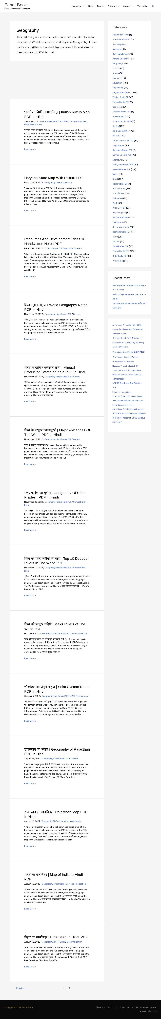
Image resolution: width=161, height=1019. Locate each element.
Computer (137, 338)
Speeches (129, 405)
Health (115, 126)
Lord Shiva (136, 370)
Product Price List (121, 396)
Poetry (115, 203)
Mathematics (118, 379)
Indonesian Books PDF (123, 140)
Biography (117, 63)
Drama (115, 73)
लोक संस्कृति (117, 422)
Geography (46, 121)
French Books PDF (121, 102)
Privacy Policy (126, 1007)
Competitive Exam (78, 121)
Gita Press (117, 357)
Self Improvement (121, 227)
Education (117, 83)
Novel (115, 179)
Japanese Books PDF (122, 150)
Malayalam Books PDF (122, 164)
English (134, 342)
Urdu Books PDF (120, 256)
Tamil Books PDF (120, 246)
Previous (19, 988)
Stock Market (137, 409)
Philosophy (117, 198)
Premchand (126, 392)
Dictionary (116, 343)
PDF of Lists (59, 821)
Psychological (119, 212)
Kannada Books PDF (121, 155)
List (129, 370)
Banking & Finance (121, 54)
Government (118, 116)
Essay (141, 343)
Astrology (117, 44)
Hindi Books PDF (60, 121)
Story (115, 236)
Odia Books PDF (120, 184)
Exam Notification (120, 347)
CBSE (123, 333)
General (78, 248)
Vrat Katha (142, 6)
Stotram (116, 413)
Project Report (136, 396)
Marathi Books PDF (121, 169)
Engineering (118, 87)
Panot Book (15, 4)
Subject (126, 6)
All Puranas (117, 325)
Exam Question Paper (122, 352)
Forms (100, 6)
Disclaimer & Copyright (146, 1007)
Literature (117, 160)
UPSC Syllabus (138, 418)
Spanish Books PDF (121, 232)
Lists (90, 6)
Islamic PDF (133, 366)
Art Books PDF (129, 325)
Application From (120, 34)
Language (76, 6)
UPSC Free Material (33, 124)
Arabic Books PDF (120, 39)
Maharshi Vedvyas (119, 375)
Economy (116, 78)
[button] (153, 6)
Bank (139, 325)
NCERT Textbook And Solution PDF (127, 385)
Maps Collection (64, 182)
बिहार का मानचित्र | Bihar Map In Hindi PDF (56, 937)
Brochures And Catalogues (131, 329)
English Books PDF (53, 248)
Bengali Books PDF (121, 58)
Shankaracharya (138, 401)
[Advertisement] (57, 80)
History (115, 135)
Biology (115, 329)
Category (112, 6)
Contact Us (112, 1007)
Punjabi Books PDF (121, 217)
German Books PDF (121, 111)
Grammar (130, 362)
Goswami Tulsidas (131, 357)
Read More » (30, 149)
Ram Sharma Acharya (121, 401)
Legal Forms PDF (119, 370)
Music (115, 174)
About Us (100, 1007)
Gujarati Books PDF (121, 121)
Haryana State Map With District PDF (53, 178)
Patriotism (116, 392)
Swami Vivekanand (129, 414)
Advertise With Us (148, 1011)
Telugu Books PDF (121, 251)
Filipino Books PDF (121, 97)
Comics (116, 68)
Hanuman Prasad (119, 366)
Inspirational (118, 145)
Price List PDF (119, 208)
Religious (116, 222)
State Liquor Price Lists (121, 409)
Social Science (118, 405)
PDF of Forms (119, 188)
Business (116, 334)
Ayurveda (116, 49)
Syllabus (142, 413)
